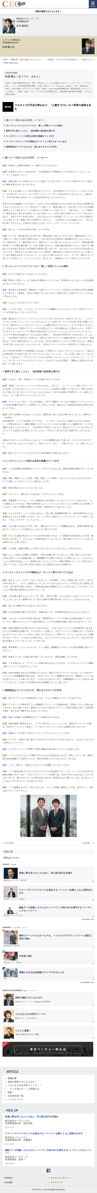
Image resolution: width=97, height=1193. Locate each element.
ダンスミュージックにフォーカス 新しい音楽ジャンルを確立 (34, 125)
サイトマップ (56, 1182)
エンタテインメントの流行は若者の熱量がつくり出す (30, 136)
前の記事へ (10, 843)
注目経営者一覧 (15, 1096)
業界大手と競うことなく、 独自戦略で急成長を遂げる (30, 131)
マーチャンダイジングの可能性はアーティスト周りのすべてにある (36, 141)
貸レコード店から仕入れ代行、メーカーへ (25, 120)
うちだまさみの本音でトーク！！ (25, 1085)
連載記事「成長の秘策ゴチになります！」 (27, 60)
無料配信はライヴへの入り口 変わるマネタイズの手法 (31, 147)
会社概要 (8, 1182)
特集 (10, 1092)
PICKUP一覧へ (89, 919)
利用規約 (8, 1178)
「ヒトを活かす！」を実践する (23, 1089)
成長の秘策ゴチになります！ (22, 1082)
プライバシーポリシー (60, 1178)
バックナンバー (15, 1099)
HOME (5, 60)
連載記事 (12, 1078)
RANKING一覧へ (88, 982)
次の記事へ (86, 843)
